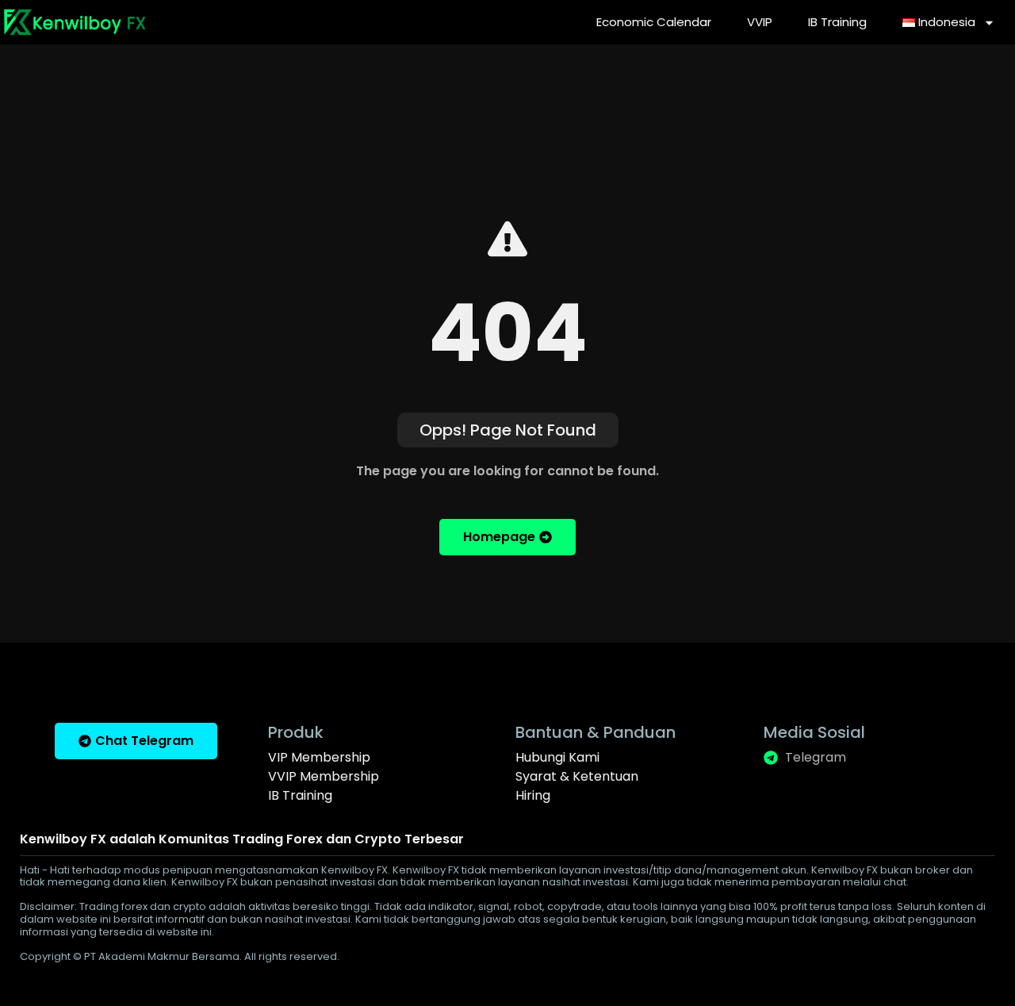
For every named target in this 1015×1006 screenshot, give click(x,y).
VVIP (759, 21)
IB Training (837, 21)
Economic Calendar (653, 21)
